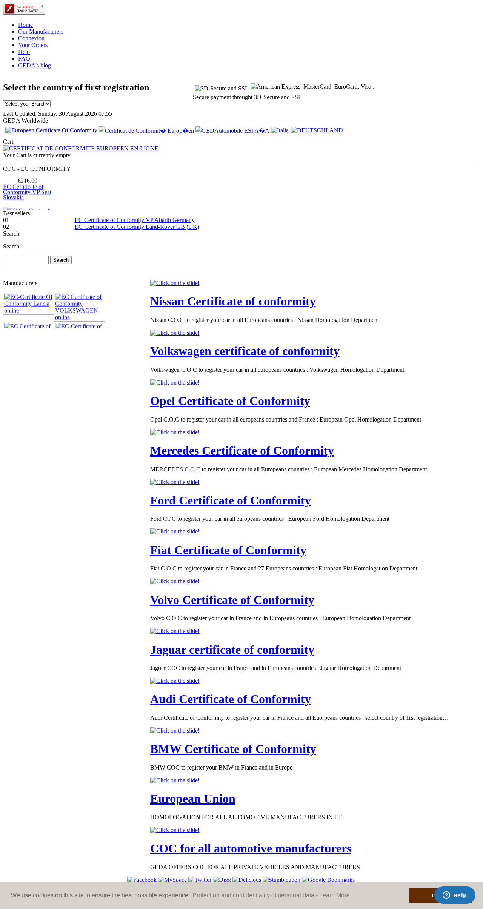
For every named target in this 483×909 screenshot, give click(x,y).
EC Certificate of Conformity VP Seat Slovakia (27, 186)
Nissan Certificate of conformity (233, 301)
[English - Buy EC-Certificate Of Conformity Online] (51, 130)
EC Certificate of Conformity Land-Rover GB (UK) (137, 227)
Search (11, 246)
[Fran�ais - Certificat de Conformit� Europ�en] (146, 130)
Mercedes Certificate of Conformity (242, 450)
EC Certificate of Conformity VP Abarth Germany (135, 220)
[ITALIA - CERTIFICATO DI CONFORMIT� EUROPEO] (280, 130)
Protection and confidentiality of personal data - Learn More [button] (271, 895)
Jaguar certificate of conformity (232, 649)
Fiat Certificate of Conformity (228, 550)
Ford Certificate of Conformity (230, 500)
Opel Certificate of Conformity (230, 401)
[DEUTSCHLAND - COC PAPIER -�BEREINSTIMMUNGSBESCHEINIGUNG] (317, 130)
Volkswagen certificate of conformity (245, 351)
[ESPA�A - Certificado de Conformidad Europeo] (232, 130)
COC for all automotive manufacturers (250, 848)
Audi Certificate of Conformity (230, 699)
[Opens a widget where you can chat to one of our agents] (454, 895)
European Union (192, 798)
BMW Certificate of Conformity (233, 749)
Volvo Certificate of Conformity (232, 600)
